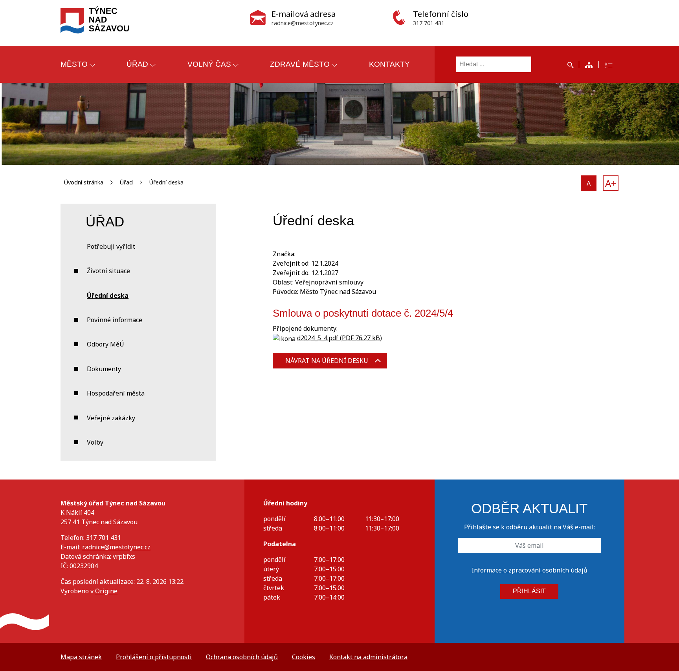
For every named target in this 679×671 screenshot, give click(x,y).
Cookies (303, 657)
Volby (95, 442)
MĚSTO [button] (74, 64)
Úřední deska (166, 182)
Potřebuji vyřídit (111, 246)
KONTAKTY (389, 64)
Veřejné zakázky (111, 418)
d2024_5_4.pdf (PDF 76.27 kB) (339, 338)
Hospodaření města (116, 393)
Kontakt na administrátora (368, 657)
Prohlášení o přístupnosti (154, 657)
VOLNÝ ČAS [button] (209, 64)
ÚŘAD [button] (137, 64)
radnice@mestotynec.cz (116, 547)
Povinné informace (114, 319)
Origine (106, 591)
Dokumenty (104, 369)
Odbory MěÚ (105, 344)
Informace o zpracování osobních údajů (529, 570)
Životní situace (108, 270)
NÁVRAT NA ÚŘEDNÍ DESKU (326, 360)
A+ (610, 183)
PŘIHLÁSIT (529, 591)
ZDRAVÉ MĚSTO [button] (300, 64)
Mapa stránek (81, 657)
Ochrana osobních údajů (242, 657)
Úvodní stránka (83, 182)
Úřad (126, 182)
